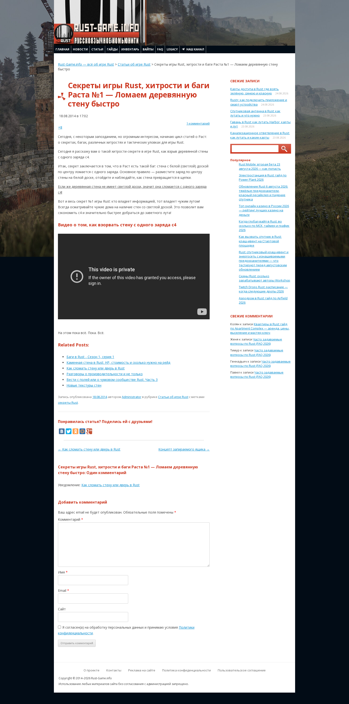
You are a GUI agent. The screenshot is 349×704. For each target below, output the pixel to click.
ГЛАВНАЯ (62, 49)
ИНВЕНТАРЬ (130, 49)
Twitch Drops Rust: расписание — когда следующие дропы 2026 (263, 289)
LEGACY (172, 49)
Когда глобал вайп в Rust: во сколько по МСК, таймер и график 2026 (264, 225)
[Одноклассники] (75, 431)
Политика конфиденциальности (186, 670)
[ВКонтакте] (62, 431)
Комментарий (70, 519)
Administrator (131, 397)
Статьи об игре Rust (134, 64)
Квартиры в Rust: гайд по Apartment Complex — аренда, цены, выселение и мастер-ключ (259, 328)
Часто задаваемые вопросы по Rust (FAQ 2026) (256, 341)
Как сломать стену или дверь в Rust (89, 449)
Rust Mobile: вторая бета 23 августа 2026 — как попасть (260, 166)
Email (63, 590)
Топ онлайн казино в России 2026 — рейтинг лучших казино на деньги (264, 210)
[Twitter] (68, 431)
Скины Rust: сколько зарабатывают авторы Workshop (264, 278)
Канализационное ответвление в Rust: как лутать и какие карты (260, 135)
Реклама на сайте (141, 670)
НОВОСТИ (80, 49)
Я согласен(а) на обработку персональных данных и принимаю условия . (126, 630)
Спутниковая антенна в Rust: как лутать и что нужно (255, 113)
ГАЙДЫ (112, 49)
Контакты (113, 670)
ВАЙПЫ (148, 49)
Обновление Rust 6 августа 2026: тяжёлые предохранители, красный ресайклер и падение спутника (263, 193)
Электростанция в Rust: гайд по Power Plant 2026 (263, 177)
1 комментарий (198, 123)
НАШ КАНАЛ (195, 49)
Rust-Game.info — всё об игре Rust (86, 64)
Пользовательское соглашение (242, 670)
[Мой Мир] (82, 431)
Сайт (62, 609)
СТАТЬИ (97, 49)
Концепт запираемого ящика (184, 449)
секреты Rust (68, 402)
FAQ (160, 49)
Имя (63, 572)
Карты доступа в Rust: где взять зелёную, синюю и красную (254, 91)
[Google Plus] (89, 431)
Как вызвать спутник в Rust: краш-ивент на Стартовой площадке (260, 240)
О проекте (91, 670)
